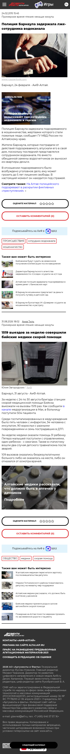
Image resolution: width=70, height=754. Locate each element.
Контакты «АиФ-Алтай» (19, 640)
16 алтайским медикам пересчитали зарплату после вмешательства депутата (39, 573)
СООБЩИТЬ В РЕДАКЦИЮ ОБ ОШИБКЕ (27, 657)
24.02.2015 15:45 (10, 13)
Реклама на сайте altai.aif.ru (23, 645)
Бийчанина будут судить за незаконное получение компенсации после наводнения (38, 262)
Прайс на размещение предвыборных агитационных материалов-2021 (29, 651)
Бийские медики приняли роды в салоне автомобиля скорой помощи (36, 605)
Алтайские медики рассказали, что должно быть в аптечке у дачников (32, 488)
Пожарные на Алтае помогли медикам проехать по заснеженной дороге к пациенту (40, 615)
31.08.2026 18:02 (10, 321)
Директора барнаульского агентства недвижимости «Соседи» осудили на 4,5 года (39, 272)
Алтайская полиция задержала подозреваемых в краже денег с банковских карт (40, 283)
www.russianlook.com (14, 79)
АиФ (29, 387)
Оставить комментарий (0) (35, 216)
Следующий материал (33, 745)
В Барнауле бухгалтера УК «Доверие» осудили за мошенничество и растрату (41, 303)
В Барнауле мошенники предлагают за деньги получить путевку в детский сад (39, 293)
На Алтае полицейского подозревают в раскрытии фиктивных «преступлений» (30, 187)
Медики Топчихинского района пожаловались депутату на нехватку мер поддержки (39, 584)
